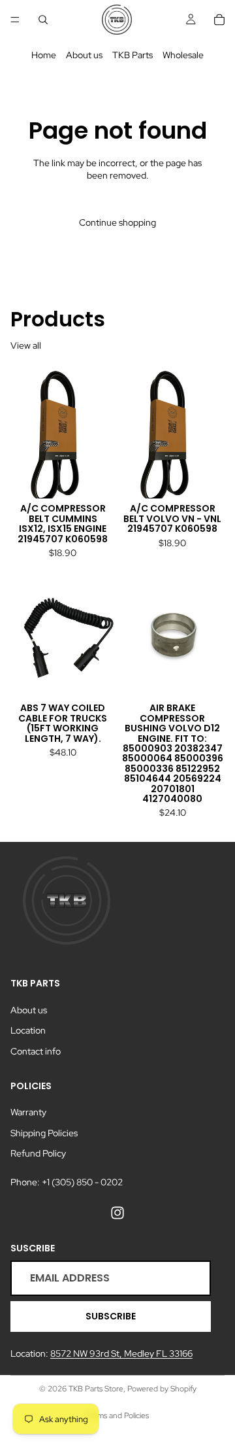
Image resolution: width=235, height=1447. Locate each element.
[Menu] (15, 20)
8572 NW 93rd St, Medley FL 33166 (121, 1353)
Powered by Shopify (161, 1389)
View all (25, 345)
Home (43, 55)
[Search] (43, 19)
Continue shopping (117, 222)
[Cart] (219, 19)
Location (28, 1030)
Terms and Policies (117, 1415)
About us (84, 55)
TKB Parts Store (96, 1389)
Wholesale (183, 55)
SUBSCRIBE (111, 1316)
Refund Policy (38, 1153)
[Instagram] (117, 1212)
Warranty (28, 1112)
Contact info (35, 1051)
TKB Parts (132, 55)
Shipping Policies (44, 1133)
